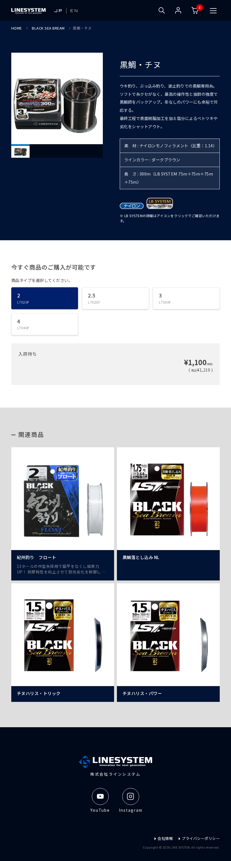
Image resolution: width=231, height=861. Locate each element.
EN (74, 10)
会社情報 (165, 838)
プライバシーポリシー (201, 838)
